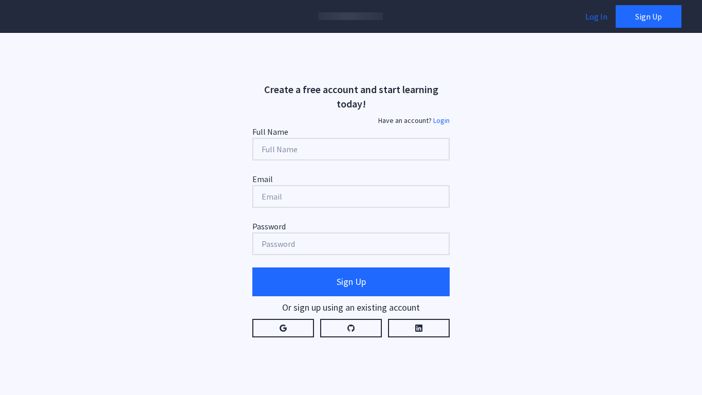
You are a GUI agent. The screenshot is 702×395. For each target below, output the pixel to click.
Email (262, 179)
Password (269, 226)
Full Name (270, 132)
